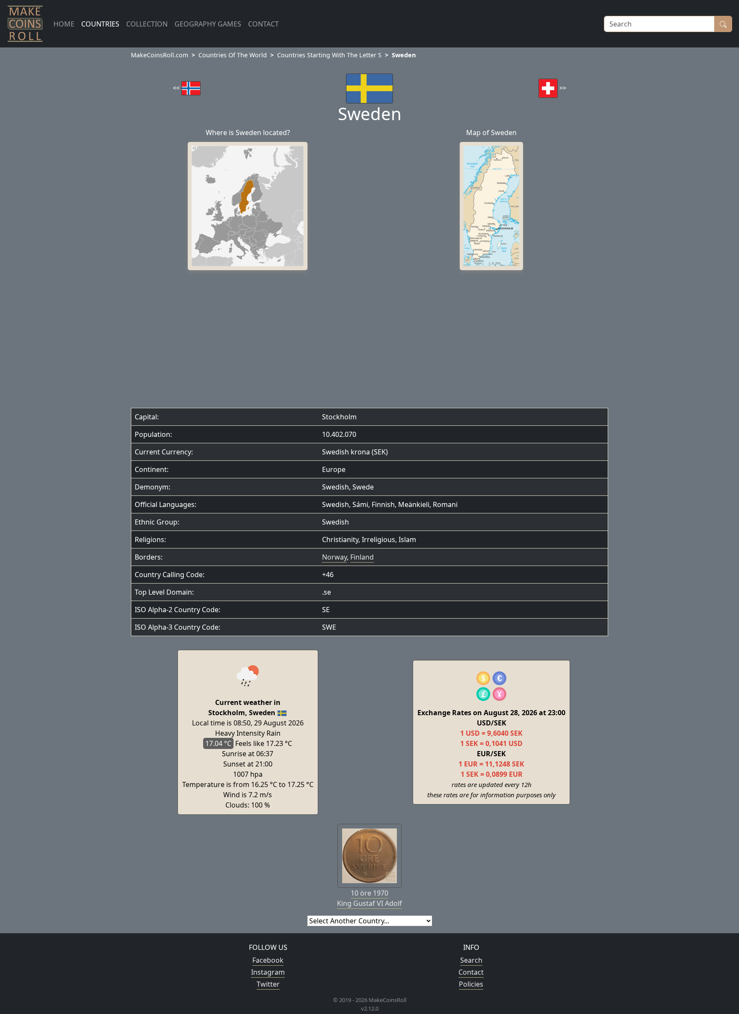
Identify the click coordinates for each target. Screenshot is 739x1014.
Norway (334, 557)
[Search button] (723, 24)
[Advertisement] (369, 341)
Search (471, 960)
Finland (362, 557)
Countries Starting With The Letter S (329, 55)
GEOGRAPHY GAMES (207, 24)
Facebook (268, 960)
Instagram (268, 972)
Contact (471, 972)
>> (562, 88)
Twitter (268, 984)
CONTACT (263, 24)
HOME (63, 24)
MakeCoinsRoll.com (159, 55)
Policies (471, 984)
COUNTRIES (100, 24)
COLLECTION (147, 24)
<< (177, 88)
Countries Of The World (232, 55)
